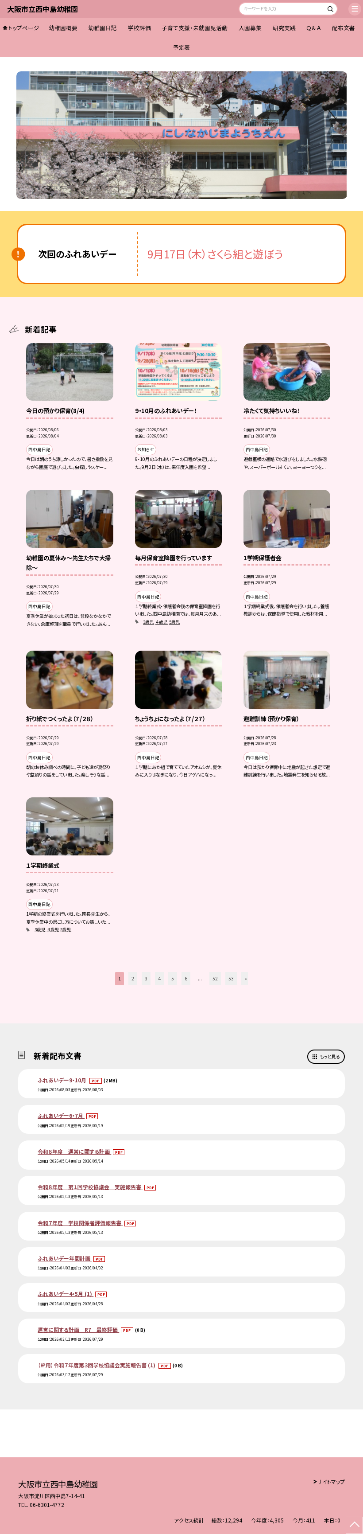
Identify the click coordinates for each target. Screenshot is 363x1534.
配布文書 (343, 27)
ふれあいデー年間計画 (65, 1258)
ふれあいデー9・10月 (63, 1080)
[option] (181, 135)
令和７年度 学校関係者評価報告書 (80, 1222)
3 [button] (146, 978)
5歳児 (174, 622)
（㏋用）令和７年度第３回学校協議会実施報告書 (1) (97, 1365)
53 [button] (231, 978)
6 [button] (186, 978)
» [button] (245, 978)
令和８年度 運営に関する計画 (74, 1151)
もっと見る (330, 1056)
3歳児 (148, 622)
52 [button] (215, 978)
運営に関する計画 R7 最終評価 (78, 1329)
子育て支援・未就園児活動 (195, 27)
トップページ (23, 27)
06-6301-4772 (47, 1504)
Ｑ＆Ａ (313, 27)
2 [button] (132, 978)
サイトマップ (331, 1481)
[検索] (329, 10)
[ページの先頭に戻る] (354, 1525)
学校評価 (139, 27)
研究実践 (284, 27)
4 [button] (159, 978)
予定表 (181, 47)
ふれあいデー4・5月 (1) (65, 1293)
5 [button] (172, 978)
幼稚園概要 (63, 27)
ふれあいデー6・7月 (61, 1115)
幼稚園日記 (102, 27)
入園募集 (250, 27)
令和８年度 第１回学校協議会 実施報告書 (90, 1187)
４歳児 (161, 622)
